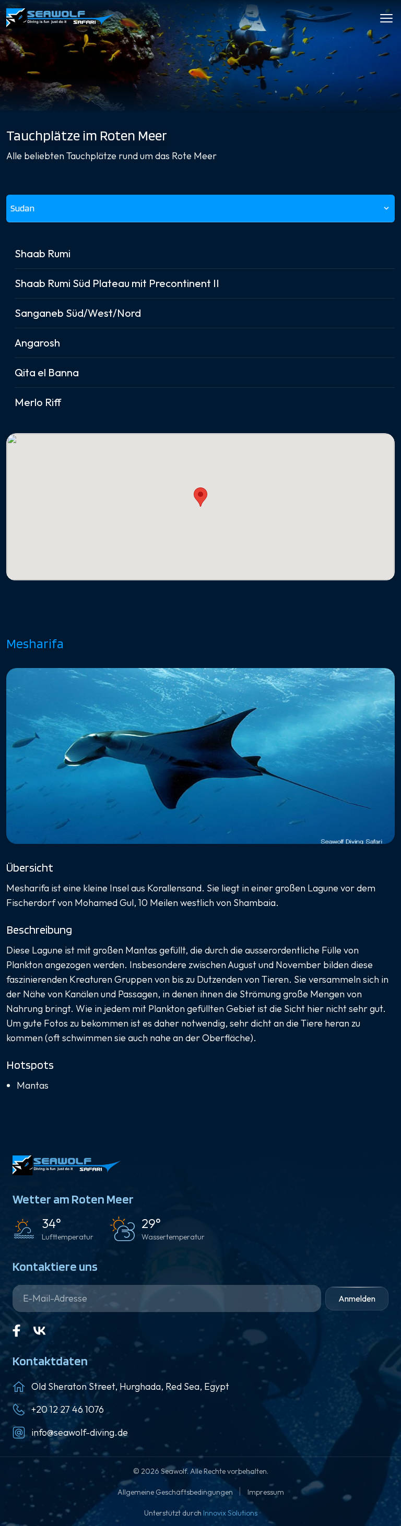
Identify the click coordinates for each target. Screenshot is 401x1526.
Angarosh (37, 342)
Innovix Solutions (230, 1513)
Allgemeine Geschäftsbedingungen (175, 1492)
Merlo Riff (38, 402)
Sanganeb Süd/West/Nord (78, 312)
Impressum (265, 1492)
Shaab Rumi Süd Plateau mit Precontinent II (117, 283)
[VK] (39, 1331)
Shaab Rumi (42, 253)
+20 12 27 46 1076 (67, 1409)
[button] (200, 497)
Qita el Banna (47, 372)
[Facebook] (17, 1331)
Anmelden (356, 1298)
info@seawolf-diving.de (79, 1432)
